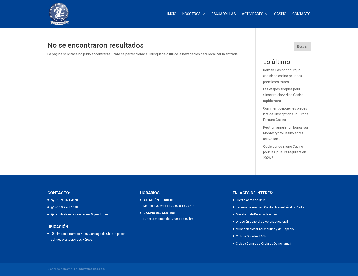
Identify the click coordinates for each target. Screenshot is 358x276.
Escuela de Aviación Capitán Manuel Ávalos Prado (270, 207)
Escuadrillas (224, 14)
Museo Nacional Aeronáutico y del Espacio (265, 229)
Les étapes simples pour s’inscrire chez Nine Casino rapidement (283, 95)
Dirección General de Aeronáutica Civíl (262, 221)
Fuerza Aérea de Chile (251, 200)
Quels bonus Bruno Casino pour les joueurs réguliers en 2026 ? (284, 152)
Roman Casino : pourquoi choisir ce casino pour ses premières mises (282, 76)
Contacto (301, 14)
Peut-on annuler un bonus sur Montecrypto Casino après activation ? (285, 133)
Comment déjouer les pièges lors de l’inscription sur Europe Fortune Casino (286, 114)
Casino (280, 14)
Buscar (302, 46)
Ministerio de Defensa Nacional (257, 214)
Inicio (171, 14)
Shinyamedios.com (92, 269)
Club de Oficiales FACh (251, 236)
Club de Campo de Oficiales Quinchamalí (263, 243)
